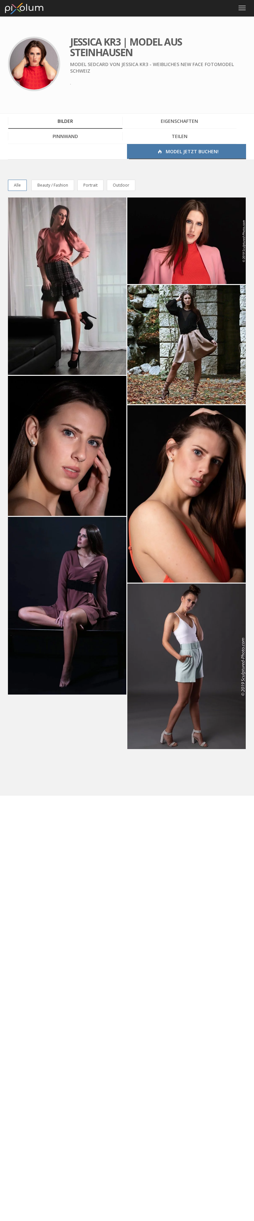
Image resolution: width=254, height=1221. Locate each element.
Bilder (65, 121)
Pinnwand (65, 136)
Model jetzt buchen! (191, 151)
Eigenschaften (179, 121)
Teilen (180, 136)
